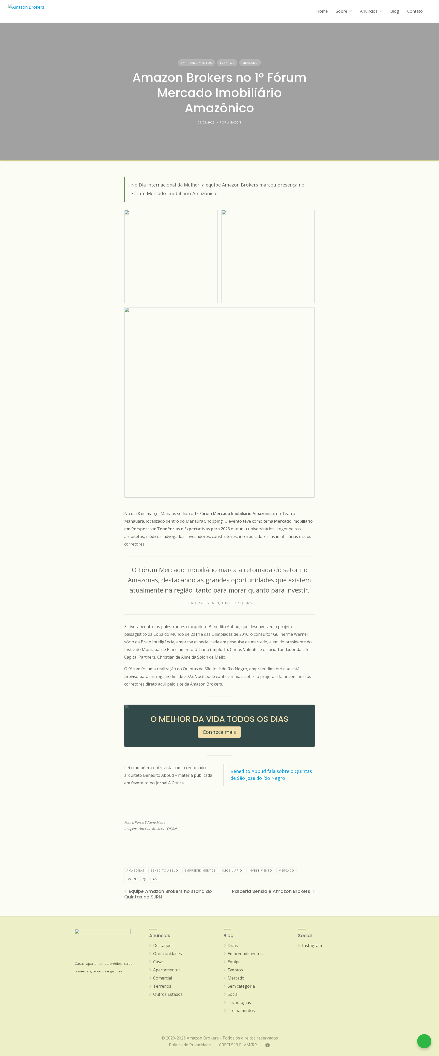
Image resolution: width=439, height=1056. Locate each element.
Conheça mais (219, 731)
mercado (286, 870)
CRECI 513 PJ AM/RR (238, 1045)
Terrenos (162, 986)
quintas (150, 879)
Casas (158, 962)
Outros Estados (168, 994)
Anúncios (369, 11)
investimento (260, 870)
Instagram (312, 945)
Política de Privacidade (190, 1045)
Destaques (163, 945)
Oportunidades (167, 953)
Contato (415, 11)
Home (322, 11)
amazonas (135, 870)
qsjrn (131, 879)
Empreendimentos (196, 63)
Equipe (234, 962)
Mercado (250, 63)
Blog (394, 11)
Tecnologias (239, 1002)
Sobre (341, 11)
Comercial (162, 978)
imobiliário (232, 870)
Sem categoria (241, 986)
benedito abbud (164, 870)
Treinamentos (241, 1010)
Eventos (227, 63)
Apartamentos (167, 970)
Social (233, 994)
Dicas (233, 945)
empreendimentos (200, 870)
